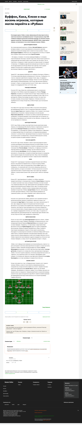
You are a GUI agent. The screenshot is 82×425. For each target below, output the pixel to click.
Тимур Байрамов (46, 307)
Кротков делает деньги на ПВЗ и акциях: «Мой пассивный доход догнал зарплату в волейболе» (66, 62)
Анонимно (11, 357)
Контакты (50, 387)
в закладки (47, 9)
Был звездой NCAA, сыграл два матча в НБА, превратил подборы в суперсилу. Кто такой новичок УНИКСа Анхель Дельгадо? (63, 86)
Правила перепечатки (38, 412)
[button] (60, 92)
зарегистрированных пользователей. (38, 349)
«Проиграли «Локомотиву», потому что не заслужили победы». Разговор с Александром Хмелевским (67, 42)
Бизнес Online (8, 382)
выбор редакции (59, 80)
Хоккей (6, 1)
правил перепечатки (46, 420)
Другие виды (25, 1)
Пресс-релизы (6, 395)
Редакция (50, 382)
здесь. (26, 350)
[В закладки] (54, 30)
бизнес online (74, 1)
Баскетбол (20, 1)
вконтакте (7, 404)
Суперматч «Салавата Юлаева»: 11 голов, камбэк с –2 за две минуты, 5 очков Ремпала (67, 32)
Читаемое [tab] (62, 13)
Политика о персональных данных (40, 410)
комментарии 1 (27, 9)
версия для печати (46, 316)
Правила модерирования (10, 373)
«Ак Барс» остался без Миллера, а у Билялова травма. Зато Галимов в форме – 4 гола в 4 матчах (67, 52)
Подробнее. (9, 350)
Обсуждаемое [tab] (67, 13)
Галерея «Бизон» (36, 384)
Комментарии (27, 338)
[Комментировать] (54, 28)
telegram (24, 404)
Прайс (19, 384)
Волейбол (15, 1)
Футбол (10, 1)
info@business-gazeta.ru (69, 390)
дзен (18, 404)
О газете (49, 384)
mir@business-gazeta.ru (69, 395)
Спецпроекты (36, 382)
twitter (13, 404)
